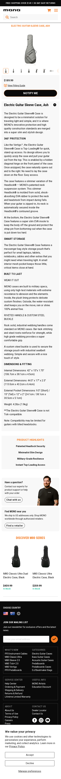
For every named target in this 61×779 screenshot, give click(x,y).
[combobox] (30, 17)
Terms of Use (11, 713)
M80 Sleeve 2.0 (12, 660)
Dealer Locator (39, 710)
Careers (9, 720)
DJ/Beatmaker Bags (42, 670)
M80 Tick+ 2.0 (11, 663)
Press (7, 723)
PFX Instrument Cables (16, 653)
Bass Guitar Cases (41, 657)
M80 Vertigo (11, 667)
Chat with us (13, 500)
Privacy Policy (11, 717)
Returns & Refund (13, 693)
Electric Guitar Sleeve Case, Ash (26, 105)
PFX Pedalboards (13, 670)
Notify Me (30, 93)
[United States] (6, 613)
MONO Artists (39, 683)
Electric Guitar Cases (42, 653)
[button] (5, 70)
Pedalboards (38, 663)
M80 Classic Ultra (13, 657)
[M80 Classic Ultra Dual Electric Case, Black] (16, 557)
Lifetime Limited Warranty (17, 696)
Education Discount (41, 687)
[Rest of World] (19, 613)
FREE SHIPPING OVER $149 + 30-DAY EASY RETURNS (30, 3)
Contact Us (37, 713)
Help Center (10, 683)
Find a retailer (14, 525)
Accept (30, 754)
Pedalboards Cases (41, 667)
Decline (30, 763)
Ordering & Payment (15, 687)
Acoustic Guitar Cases (43, 660)
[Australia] (13, 613)
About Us (9, 710)
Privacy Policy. (17, 746)
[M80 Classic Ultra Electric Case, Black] (46, 557)
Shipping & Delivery (14, 690)
